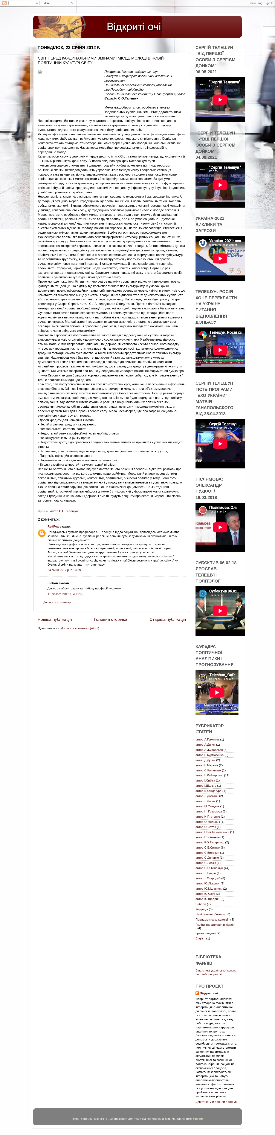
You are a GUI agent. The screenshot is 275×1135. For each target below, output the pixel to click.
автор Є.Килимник (208, 770)
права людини (206, 933)
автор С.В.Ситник (208, 847)
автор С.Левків (206, 862)
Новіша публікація (55, 619)
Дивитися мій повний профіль (216, 1101)
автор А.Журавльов (209, 749)
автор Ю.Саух (205, 893)
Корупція (202, 909)
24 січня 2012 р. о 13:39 (64, 570)
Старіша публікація (168, 619)
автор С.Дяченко (207, 857)
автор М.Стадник (207, 806)
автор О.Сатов (206, 827)
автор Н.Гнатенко (208, 816)
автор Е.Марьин (207, 765)
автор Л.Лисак (205, 801)
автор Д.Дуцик (205, 760)
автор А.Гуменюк (207, 739)
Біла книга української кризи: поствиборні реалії (216, 972)
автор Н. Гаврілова (209, 811)
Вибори (201, 904)
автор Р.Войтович (208, 837)
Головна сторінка (110, 619)
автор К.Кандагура (209, 790)
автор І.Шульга (206, 785)
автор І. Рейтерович (209, 775)
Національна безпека (211, 914)
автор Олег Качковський (212, 832)
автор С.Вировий (207, 852)
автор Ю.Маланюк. (209, 888)
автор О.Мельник (208, 821)
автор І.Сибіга (205, 780)
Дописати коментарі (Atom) (80, 628)
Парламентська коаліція (212, 919)
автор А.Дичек (205, 744)
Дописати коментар (57, 602)
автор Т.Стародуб (208, 878)
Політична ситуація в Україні (215, 924)
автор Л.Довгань (207, 796)
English (200, 938)
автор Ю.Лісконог (208, 883)
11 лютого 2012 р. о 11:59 (65, 594)
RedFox (53, 526)
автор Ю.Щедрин (208, 899)
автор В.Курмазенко (210, 755)
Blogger (197, 1118)
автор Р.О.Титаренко (210, 842)
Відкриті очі (209, 993)
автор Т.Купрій (206, 873)
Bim (167, 1118)
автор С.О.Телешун (64, 511)
